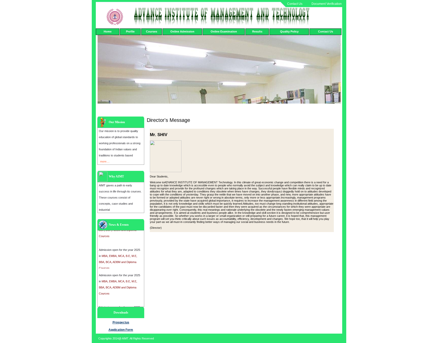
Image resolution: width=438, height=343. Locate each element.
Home (108, 31)
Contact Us (294, 4)
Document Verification (327, 4)
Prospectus (121, 322)
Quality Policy (289, 31)
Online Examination (224, 31)
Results (257, 31)
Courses (151, 31)
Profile (130, 31)
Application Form (120, 330)
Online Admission (182, 31)
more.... (105, 161)
